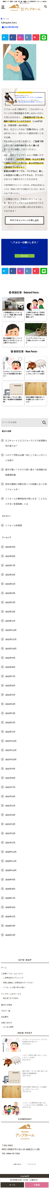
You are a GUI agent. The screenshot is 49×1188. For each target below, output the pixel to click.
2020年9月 (10, 879)
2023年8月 (10, 556)
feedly (25, 256)
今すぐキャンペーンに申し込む (24, 220)
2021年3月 (10, 824)
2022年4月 (10, 704)
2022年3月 (10, 713)
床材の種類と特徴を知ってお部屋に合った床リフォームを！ (26, 487)
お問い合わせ (6, 1023)
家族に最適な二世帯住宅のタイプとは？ (18, 983)
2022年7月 (10, 676)
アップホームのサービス (11, 994)
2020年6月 (10, 907)
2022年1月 (10, 731)
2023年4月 (10, 593)
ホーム (4, 967)
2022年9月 (10, 657)
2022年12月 (10, 630)
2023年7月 (10, 565)
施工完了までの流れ (10, 998)
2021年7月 (10, 787)
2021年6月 (10, 796)
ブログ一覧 (5, 1011)
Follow (24, 247)
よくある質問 (8, 1027)
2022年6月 (10, 685)
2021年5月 (10, 805)
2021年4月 (10, 815)
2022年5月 (10, 694)
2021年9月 (10, 768)
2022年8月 (10, 667)
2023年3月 (10, 602)
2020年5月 (10, 916)
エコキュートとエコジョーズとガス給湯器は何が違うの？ (26, 443)
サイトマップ (32, 1164)
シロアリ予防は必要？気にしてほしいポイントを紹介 (26, 458)
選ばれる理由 (6, 1005)
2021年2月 (10, 833)
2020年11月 (10, 861)
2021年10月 (10, 759)
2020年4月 (10, 925)
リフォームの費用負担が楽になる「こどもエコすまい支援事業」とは (26, 501)
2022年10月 (10, 648)
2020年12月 (10, 852)
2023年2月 (10, 611)
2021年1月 (10, 842)
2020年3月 (10, 935)
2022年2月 (10, 722)
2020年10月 (10, 870)
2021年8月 (10, 778)
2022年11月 (10, 639)
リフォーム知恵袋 (13, 525)
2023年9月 (10, 547)
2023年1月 (10, 621)
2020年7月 (10, 898)
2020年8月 (10, 888)
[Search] (44, 423)
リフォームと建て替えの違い (14, 987)
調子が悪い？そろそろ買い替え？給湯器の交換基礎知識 (26, 472)
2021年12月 (10, 741)
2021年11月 (10, 750)
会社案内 (4, 1017)
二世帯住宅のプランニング (13, 978)
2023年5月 (10, 584)
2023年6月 (10, 574)
